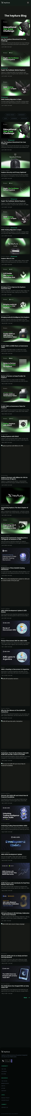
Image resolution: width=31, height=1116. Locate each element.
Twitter (3, 1069)
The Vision (4, 1080)
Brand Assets (5, 1083)
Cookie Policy (5, 1100)
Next (25, 997)
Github (3, 1088)
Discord (3, 1073)
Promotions (24, 118)
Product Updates (10, 114)
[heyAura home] (5, 2)
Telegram (4, 1071)
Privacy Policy (5, 1097)
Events (5, 118)
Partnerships (21, 114)
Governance (14, 118)
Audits (3, 1085)
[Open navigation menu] (28, 2)
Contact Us (4, 1107)
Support (3, 1090)
